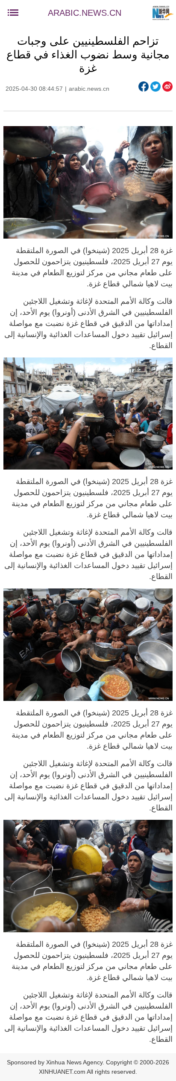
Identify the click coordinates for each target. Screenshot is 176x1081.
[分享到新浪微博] (167, 86)
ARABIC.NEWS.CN (84, 12)
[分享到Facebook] (143, 86)
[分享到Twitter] (155, 86)
